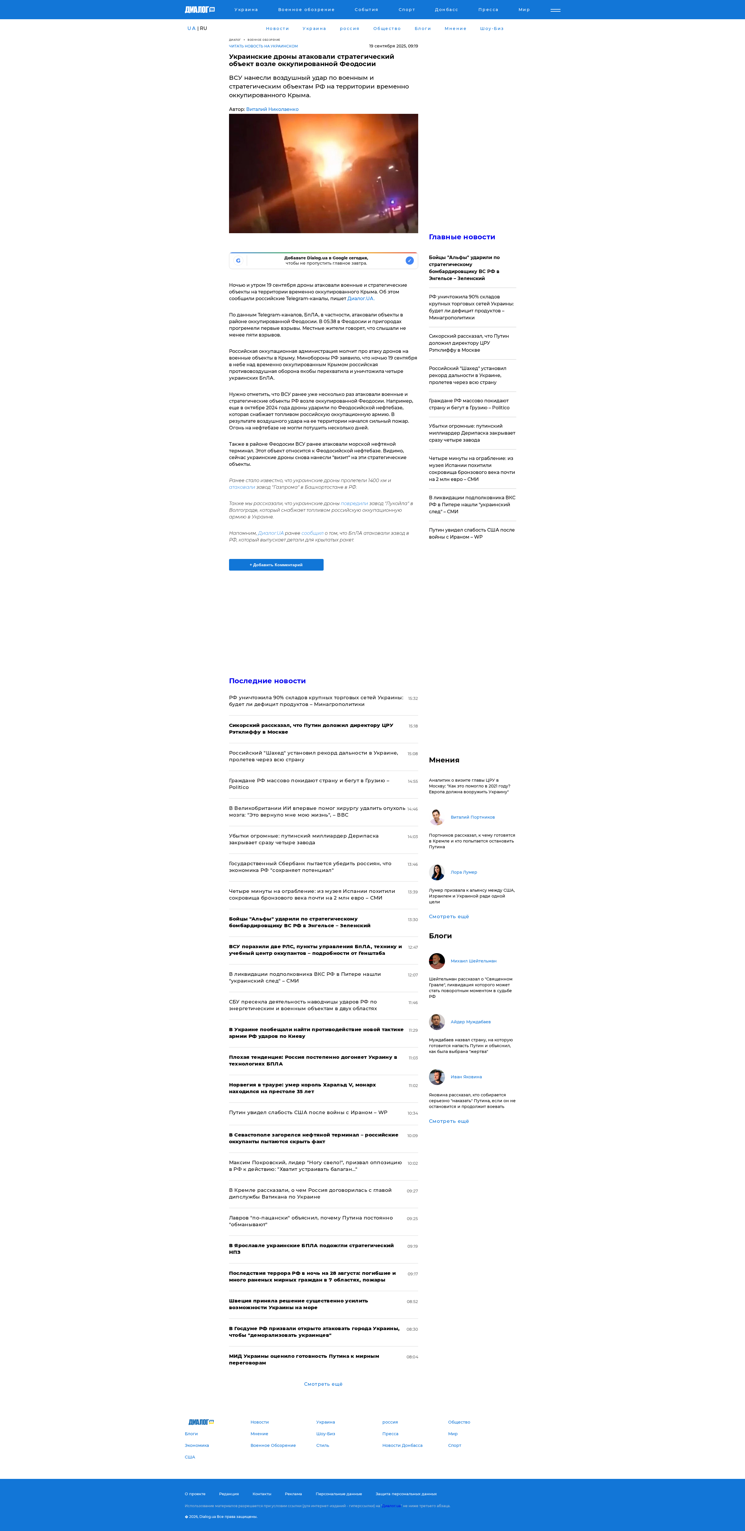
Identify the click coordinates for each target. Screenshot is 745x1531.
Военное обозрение (264, 39)
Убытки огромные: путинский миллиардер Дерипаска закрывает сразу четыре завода (472, 433)
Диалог (235, 39)
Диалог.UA (271, 533)
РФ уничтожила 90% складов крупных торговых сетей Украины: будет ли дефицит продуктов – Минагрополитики (471, 307)
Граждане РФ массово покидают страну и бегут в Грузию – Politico (469, 404)
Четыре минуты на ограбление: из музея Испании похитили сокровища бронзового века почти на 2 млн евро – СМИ (472, 469)
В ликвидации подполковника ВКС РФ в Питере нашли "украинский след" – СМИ (472, 504)
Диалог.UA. (361, 298)
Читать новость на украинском (263, 46)
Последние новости (267, 681)
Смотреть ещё (323, 1384)
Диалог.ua (391, 1506)
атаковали (242, 487)
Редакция (229, 1493)
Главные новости (462, 237)
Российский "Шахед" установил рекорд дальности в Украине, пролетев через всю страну (467, 375)
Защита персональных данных (406, 1493)
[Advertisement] (323, 618)
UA (191, 28)
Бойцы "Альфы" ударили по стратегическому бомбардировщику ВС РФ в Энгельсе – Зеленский (464, 268)
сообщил (312, 533)
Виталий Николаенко (272, 109)
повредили (354, 503)
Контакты (262, 1493)
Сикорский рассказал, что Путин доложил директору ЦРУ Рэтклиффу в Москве (469, 343)
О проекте (195, 1493)
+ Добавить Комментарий (276, 564)
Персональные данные (339, 1493)
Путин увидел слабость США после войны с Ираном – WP (308, 1112)
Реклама (293, 1493)
